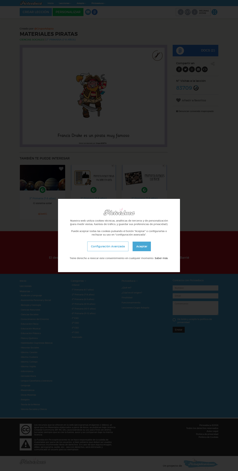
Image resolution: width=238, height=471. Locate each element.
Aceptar (141, 246)
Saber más (161, 258)
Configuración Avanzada (108, 246)
